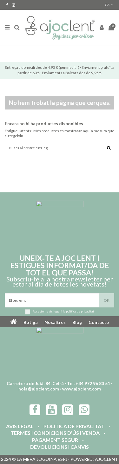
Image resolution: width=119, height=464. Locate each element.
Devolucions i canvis (59, 447)
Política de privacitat (73, 426)
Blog (77, 322)
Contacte (99, 322)
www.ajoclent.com (81, 388)
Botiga (30, 322)
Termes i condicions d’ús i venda (55, 433)
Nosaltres (55, 322)
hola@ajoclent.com (38, 388)
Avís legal (20, 426)
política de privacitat (80, 311)
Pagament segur (55, 440)
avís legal (54, 311)
